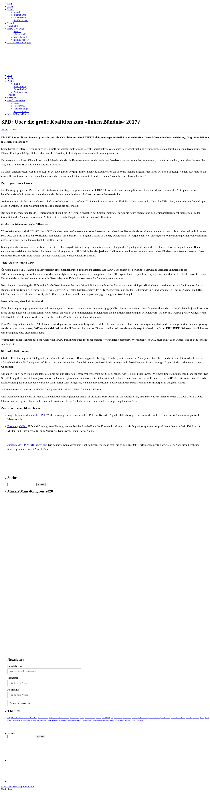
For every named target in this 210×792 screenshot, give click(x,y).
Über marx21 (20, 34)
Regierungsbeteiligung (74, 720)
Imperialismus (176, 718)
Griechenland (165, 718)
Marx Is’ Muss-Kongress (19, 42)
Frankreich (144, 718)
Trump (127, 720)
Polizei (50, 720)
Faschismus (118, 718)
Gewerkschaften (154, 718)
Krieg (207, 718)
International (20, 15)
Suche (10, 6)
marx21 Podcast (21, 39)
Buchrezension (90, 718)
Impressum (28, 786)
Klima (202, 718)
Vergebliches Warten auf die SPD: (26, 415)
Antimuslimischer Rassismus (59, 718)
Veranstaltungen (21, 37)
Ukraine (139, 720)
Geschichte (12, 26)
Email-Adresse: (15, 666)
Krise (9, 720)
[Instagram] (12, 781)
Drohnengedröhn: (17, 426)
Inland (17, 12)
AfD (8, 718)
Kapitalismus (194, 718)
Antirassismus (74, 718)
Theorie (11, 23)
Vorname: (12, 678)
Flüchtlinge (136, 718)
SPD (107, 720)
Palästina (44, 720)
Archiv (4, 129)
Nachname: (13, 689)
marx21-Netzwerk (16, 28)
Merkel (33, 720)
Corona (98, 718)
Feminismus (127, 718)
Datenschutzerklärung (11, 786)
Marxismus (26, 720)
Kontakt (17, 31)
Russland (102, 720)
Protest (55, 720)
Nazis (39, 720)
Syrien (117, 720)
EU (112, 718)
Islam (183, 718)
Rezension (95, 720)
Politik (10, 9)
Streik (112, 720)
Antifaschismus (21, 20)
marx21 (19, 720)
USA (144, 720)
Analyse (34, 718)
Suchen (11, 733)
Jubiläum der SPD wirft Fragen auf (27, 444)
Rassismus (62, 720)
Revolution (87, 720)
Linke (14, 720)
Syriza (122, 720)
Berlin (82, 718)
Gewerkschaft (20, 17)
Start (9, 3)
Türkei (133, 720)
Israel (188, 718)
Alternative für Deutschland (21, 718)
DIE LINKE (106, 718)
